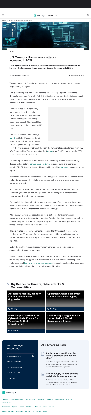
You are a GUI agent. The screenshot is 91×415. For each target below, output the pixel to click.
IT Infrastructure (13, 372)
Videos (45, 411)
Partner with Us (59, 399)
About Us (5, 399)
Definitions (29, 406)
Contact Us (40, 399)
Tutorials (38, 411)
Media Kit (69, 399)
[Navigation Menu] (3, 15)
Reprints (14, 406)
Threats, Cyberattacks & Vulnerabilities (20, 20)
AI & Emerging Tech (14, 356)
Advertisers (49, 399)
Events (45, 406)
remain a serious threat (40, 164)
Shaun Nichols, (16, 75)
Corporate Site (6, 402)
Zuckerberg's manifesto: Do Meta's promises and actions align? (61, 355)
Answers (21, 406)
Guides (4, 411)
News (11, 51)
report (12, 138)
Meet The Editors (30, 399)
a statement (64, 167)
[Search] (88, 15)
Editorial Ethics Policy (16, 399)
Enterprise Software (15, 367)
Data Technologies (14, 362)
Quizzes (27, 411)
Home (4, 20)
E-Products (37, 406)
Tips (33, 411)
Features (51, 406)
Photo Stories (20, 411)
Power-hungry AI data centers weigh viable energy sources (62, 375)
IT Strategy (11, 378)
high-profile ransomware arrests (38, 263)
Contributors (6, 406)
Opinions (11, 411)
